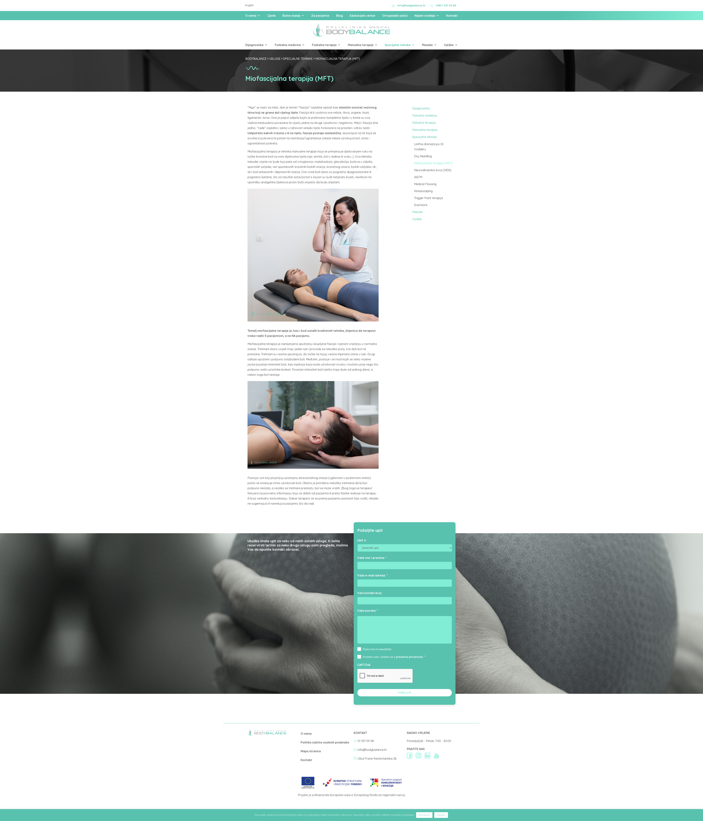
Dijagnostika (254, 45)
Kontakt (452, 15)
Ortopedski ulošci (395, 15)
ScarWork (420, 205)
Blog (339, 15)
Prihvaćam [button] (424, 814)
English (249, 5)
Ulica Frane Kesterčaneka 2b (377, 758)
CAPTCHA (363, 665)
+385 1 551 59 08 (446, 5)
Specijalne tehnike (398, 45)
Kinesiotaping (423, 191)
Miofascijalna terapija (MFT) (433, 163)
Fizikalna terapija (324, 45)
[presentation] (385, 676)
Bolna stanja (291, 15)
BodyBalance (255, 58)
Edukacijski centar (362, 15)
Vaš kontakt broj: (369, 593)
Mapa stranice (311, 751)
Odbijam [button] (441, 814)
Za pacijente (320, 15)
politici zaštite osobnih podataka (393, 815)
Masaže (427, 45)
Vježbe (449, 45)
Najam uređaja (424, 15)
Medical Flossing (425, 184)
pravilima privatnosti (409, 657)
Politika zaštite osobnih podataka (325, 742)
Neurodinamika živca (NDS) (432, 170)
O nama (250, 15)
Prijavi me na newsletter (377, 649)
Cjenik (271, 15)
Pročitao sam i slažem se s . (393, 657)
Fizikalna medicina (288, 45)
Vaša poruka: (367, 610)
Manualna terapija (360, 45)
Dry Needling (423, 156)
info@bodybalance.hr (411, 5)
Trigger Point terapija (428, 198)
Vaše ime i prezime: (372, 558)
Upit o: (362, 540)
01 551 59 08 (366, 741)
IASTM (418, 177)
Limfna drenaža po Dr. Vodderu (429, 146)
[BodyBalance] (267, 734)
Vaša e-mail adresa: (372, 575)
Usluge (274, 58)
